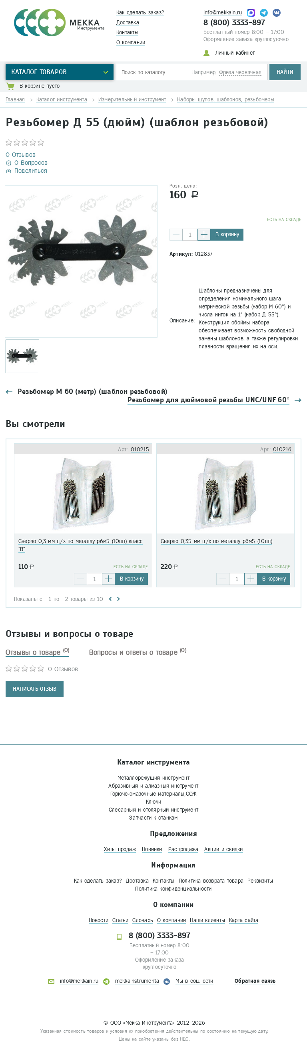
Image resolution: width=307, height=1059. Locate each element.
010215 (140, 449)
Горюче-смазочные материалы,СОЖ (153, 794)
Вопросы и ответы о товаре (137, 652)
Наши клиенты (207, 920)
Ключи (153, 802)
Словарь (142, 920)
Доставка (127, 23)
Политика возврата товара (211, 881)
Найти (285, 72)
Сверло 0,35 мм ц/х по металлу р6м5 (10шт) (216, 541)
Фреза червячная (240, 72)
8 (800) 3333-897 (234, 22)
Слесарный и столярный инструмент (153, 810)
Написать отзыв (34, 689)
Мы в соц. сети (194, 981)
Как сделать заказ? (140, 13)
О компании (130, 42)
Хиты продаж (120, 849)
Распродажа (183, 849)
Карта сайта (243, 920)
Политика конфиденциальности (173, 889)
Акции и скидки (223, 849)
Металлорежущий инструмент (153, 778)
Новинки (152, 849)
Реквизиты (260, 881)
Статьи (120, 920)
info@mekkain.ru (222, 13)
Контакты (127, 33)
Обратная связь (255, 981)
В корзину (227, 234)
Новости (99, 920)
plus (204, 235)
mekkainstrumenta (137, 981)
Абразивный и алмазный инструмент (153, 786)
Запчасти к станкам (153, 818)
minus (176, 235)
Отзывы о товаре (37, 652)
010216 (282, 449)
